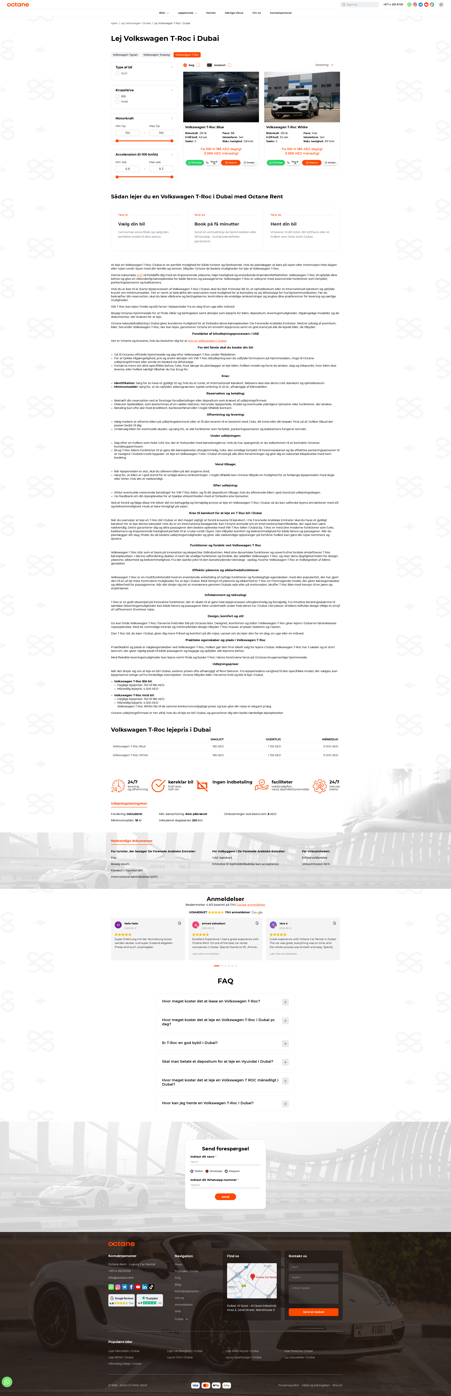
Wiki (178, 1311)
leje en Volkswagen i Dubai (207, 340)
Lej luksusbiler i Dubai (299, 1357)
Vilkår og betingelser (316, 1385)
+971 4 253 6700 (393, 4)
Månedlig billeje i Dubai (124, 1363)
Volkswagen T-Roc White (287, 127)
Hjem (114, 23)
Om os (179, 1298)
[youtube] (426, 4)
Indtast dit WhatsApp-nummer (214, 1180)
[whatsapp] (409, 4)
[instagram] (415, 4)
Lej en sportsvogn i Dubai (243, 1357)
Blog (178, 1284)
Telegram (234, 1171)
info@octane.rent (121, 1277)
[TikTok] (151, 1287)
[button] (217, 965)
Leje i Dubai (123, 1351)
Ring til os (214, 162)
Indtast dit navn (203, 1156)
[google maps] (432, 4)
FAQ (178, 1278)
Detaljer (251, 162)
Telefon (198, 1171)
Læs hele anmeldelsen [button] (206, 954)
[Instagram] (118, 1287)
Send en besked (313, 1312)
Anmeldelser (184, 1304)
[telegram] (421, 4)
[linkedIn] (144, 1287)
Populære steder (187, 1271)
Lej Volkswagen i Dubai (136, 23)
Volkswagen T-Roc (187, 55)
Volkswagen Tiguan (125, 55)
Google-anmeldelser (250, 904)
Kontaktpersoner (187, 1291)
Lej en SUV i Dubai (180, 1357)
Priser (179, 1264)
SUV (140, 275)
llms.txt (338, 1385)
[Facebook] (131, 1287)
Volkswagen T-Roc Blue (204, 127)
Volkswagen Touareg (156, 55)
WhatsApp (196, 162)
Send (225, 1196)
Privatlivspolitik (288, 1385)
